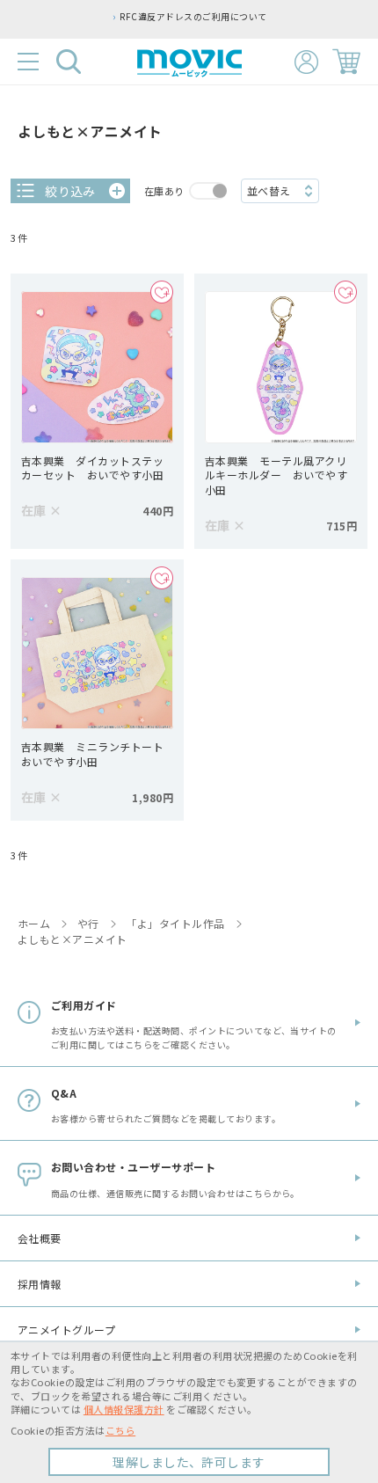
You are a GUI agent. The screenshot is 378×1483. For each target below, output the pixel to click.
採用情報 (40, 1283)
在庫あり (164, 191)
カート (346, 61)
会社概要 (40, 1238)
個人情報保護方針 (124, 1409)
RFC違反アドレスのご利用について (193, 17)
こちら (120, 1430)
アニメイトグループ (66, 1329)
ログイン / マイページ (306, 62)
